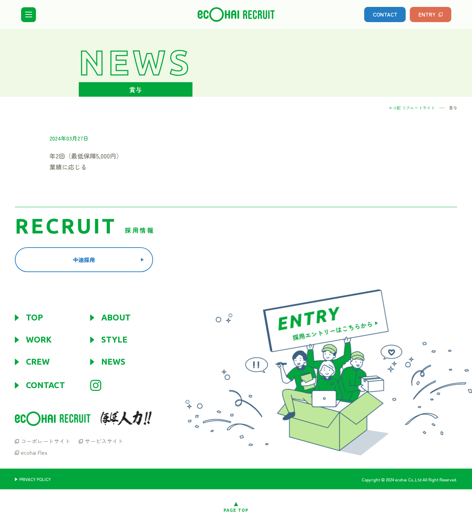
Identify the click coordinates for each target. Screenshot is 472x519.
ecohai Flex (34, 452)
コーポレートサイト (45, 441)
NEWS (113, 362)
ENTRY (427, 14)
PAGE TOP (236, 510)
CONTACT (385, 14)
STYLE (114, 340)
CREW (38, 362)
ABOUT (116, 318)
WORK (38, 340)
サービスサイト (104, 441)
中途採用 (84, 260)
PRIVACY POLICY (35, 479)
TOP (34, 318)
